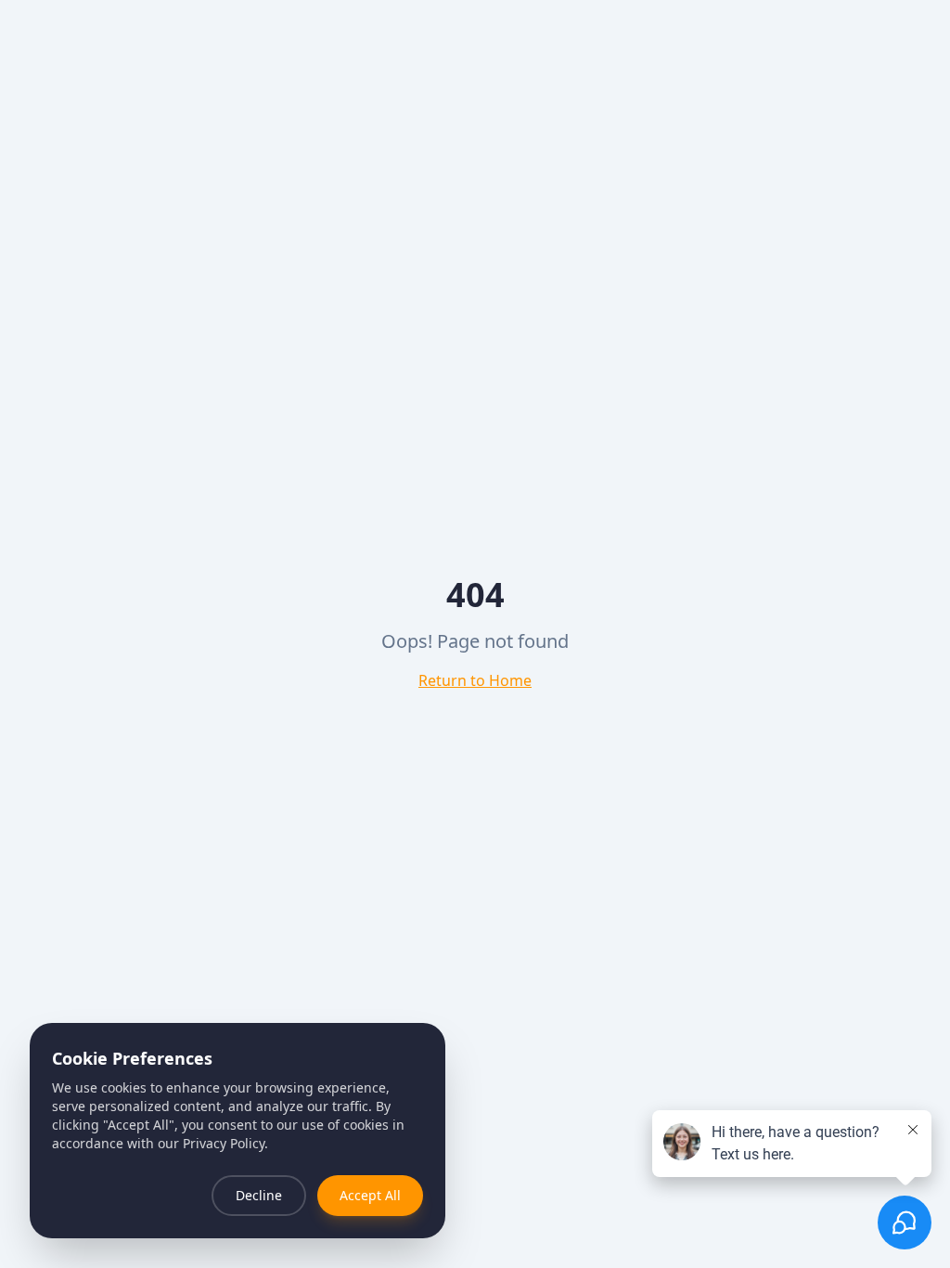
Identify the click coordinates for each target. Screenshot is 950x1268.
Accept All (370, 1195)
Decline (259, 1195)
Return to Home (475, 680)
